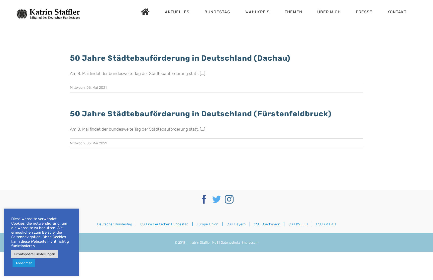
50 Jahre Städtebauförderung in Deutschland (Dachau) (180, 58)
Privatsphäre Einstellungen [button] (34, 254)
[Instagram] (229, 199)
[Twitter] (216, 199)
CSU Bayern (236, 224)
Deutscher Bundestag (114, 224)
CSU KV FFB (298, 224)
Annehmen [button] (24, 263)
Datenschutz (230, 242)
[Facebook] (204, 199)
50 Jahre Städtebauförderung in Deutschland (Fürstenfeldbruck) (201, 113)
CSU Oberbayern (267, 224)
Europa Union (207, 224)
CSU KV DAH (326, 224)
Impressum (250, 242)
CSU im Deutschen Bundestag (164, 224)
